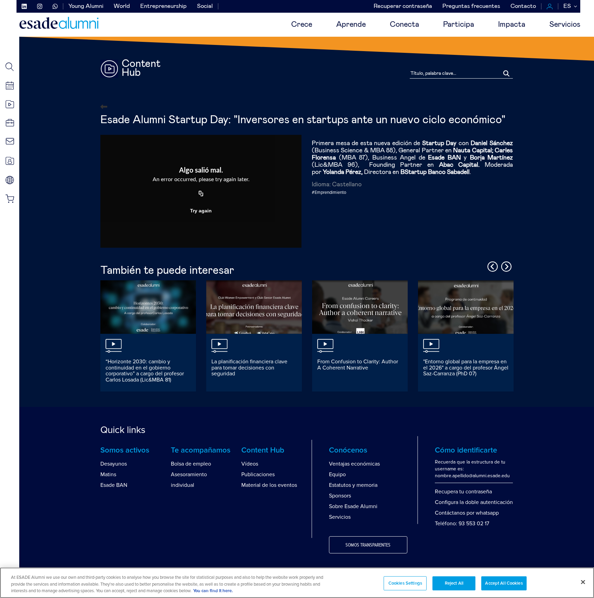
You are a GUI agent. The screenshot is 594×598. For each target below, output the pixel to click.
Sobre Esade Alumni (353, 506)
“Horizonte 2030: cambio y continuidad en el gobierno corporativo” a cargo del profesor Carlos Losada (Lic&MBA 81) (145, 370)
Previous (491, 265)
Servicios (564, 24)
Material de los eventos (269, 485)
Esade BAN (113, 485)
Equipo (337, 474)
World (122, 6)
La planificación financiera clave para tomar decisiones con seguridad (249, 367)
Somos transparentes (367, 545)
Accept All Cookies (503, 583)
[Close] (583, 581)
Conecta (404, 24)
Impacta (511, 24)
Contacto (523, 6)
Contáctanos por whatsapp (467, 512)
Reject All (454, 583)
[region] (297, 582)
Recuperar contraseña (403, 6)
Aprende (351, 24)
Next (505, 265)
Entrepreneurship (163, 6)
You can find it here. (213, 591)
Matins (108, 474)
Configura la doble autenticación (474, 502)
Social (205, 6)
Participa (458, 24)
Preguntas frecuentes (471, 6)
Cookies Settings (405, 583)
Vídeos (249, 463)
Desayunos (113, 463)
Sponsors (340, 495)
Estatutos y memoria (353, 485)
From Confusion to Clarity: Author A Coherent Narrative (357, 364)
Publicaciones (258, 474)
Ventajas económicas (354, 463)
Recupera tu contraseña (463, 491)
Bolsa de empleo (191, 463)
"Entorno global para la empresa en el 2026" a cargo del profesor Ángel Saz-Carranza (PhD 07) (465, 367)
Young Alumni (85, 6)
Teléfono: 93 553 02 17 (462, 523)
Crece (301, 24)
